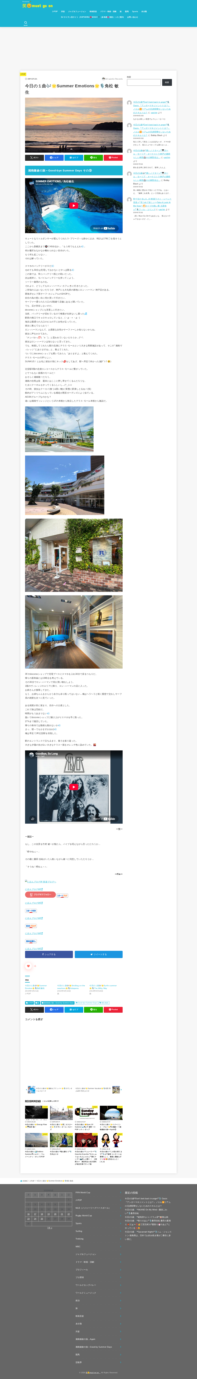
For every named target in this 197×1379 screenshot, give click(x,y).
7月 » (49, 1228)
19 (48, 1214)
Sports (135, 11)
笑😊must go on (39, 5)
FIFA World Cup (83, 1192)
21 (62, 1214)
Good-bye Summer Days (87, 1003)
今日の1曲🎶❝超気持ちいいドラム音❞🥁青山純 (146, 1217)
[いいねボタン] (28, 966)
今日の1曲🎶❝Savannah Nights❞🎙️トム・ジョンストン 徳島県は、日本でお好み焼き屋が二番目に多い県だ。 (148, 1235)
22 (69, 1214)
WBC (78, 1247)
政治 (78, 1300)
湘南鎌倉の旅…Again (85, 1339)
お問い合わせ (132, 17)
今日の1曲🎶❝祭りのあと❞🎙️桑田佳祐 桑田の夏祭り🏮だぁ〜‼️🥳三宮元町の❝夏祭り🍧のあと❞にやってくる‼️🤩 (148, 1224)
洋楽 (63, 11)
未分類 (144, 11)
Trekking (79, 1239)
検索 (129, 77)
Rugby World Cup (84, 1216)
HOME (25, 1181)
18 (42, 1214)
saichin (154, 113)
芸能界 (79, 1362)
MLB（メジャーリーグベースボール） (93, 1208)
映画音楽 (93, 11)
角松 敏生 (105, 1003)
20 (55, 1214)
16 (28, 1214)
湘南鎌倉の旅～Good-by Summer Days (59, 1003)
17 (35, 1214)
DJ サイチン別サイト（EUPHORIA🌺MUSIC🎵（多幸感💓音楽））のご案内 (92, 17)
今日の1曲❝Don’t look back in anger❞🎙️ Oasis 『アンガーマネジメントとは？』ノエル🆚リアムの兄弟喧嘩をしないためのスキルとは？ (148, 1202)
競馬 (127, 11)
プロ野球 (80, 1277)
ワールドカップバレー (86, 1285)
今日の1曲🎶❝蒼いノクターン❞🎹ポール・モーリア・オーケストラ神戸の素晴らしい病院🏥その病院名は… (151, 154)
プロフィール (82, 1270)
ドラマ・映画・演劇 (108, 11)
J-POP (55, 11)
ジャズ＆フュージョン (77, 11)
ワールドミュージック (86, 1293)
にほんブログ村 (32, 889)
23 (28, 1219)
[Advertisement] (98, 47)
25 (42, 1219)
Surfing (79, 1231)
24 (35, 1219)
